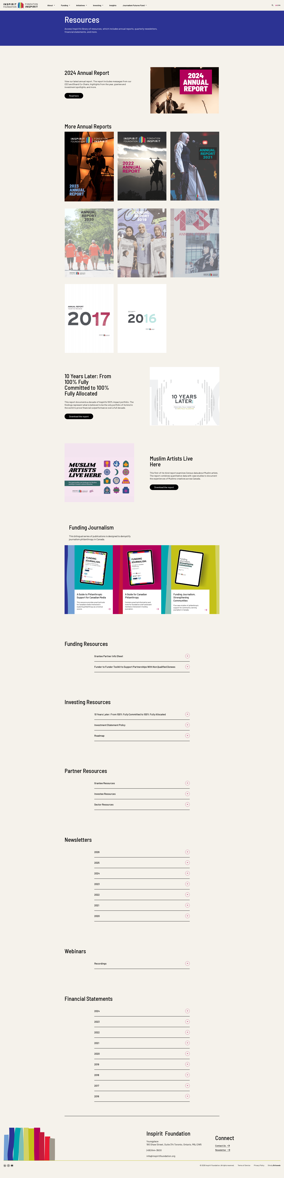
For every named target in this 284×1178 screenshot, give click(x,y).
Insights (112, 5)
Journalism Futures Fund (134, 5)
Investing (97, 5)
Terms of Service (244, 1165)
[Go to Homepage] (21, 5)
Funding (64, 5)
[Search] (272, 5)
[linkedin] (5, 1165)
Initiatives (80, 5)
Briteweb (276, 1165)
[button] (142, 656)
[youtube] (12, 1165)
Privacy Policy (259, 1165)
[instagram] (8, 1165)
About (50, 5)
